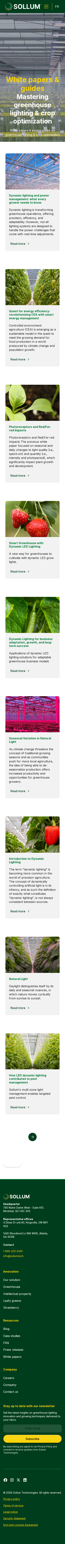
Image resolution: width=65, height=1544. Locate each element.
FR (57, 6)
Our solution (11, 1280)
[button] (45, 6)
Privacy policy (11, 1498)
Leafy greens (12, 1301)
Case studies (11, 1336)
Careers (8, 1378)
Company (9, 1385)
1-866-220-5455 (13, 1251)
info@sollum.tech (13, 1256)
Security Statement (14, 1518)
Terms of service (13, 1505)
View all (12, 1163)
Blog (6, 1329)
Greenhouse (11, 1287)
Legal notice (10, 1511)
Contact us (10, 1392)
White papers (12, 1357)
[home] (22, 6)
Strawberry (11, 1307)
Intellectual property (17, 1294)
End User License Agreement (20, 1524)
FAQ (6, 1343)
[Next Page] (32, 1137)
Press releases (13, 1349)
